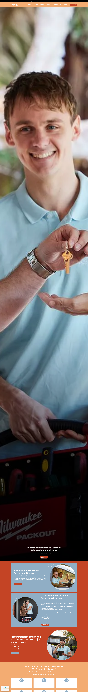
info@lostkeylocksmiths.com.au (24, 1)
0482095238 (14, 1)
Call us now (44, 557)
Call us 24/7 (17, 584)
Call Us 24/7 (73, 4)
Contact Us (45, 624)
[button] (36, 4)
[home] (15, 4)
